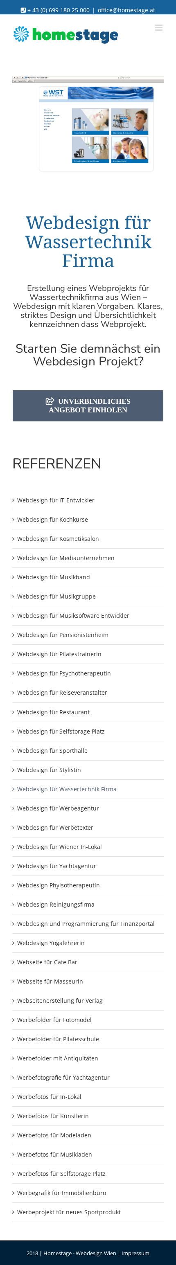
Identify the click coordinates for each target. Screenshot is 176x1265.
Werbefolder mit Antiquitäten (57, 1058)
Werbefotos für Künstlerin (53, 1116)
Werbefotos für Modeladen (54, 1135)
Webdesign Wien (96, 1253)
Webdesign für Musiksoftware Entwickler (73, 615)
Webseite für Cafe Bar (47, 962)
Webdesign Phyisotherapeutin (58, 885)
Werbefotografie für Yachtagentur (63, 1077)
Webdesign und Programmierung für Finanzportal (86, 923)
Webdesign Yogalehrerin (51, 943)
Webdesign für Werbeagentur (58, 808)
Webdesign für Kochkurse (52, 519)
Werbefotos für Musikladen (54, 1154)
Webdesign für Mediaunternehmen (66, 558)
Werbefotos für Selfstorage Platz (61, 1173)
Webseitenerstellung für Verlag (60, 1000)
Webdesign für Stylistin (49, 770)
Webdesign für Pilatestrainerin (59, 654)
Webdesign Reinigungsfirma (56, 904)
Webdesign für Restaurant (53, 712)
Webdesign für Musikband (53, 577)
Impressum (135, 1253)
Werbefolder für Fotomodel (54, 1020)
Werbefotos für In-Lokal (49, 1097)
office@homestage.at (126, 10)
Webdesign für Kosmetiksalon (58, 538)
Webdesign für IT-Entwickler (56, 500)
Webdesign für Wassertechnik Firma (67, 789)
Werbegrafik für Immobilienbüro (61, 1193)
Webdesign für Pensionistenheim (62, 635)
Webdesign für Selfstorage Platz (61, 731)
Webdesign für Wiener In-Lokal (59, 847)
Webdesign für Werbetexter (55, 827)
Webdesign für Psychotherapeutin (64, 673)
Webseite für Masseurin (50, 981)
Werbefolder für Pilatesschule (58, 1039)
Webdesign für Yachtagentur (56, 866)
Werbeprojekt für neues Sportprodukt (69, 1212)
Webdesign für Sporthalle (52, 750)
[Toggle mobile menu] (159, 27)
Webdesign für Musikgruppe (56, 596)
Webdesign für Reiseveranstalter (62, 692)
